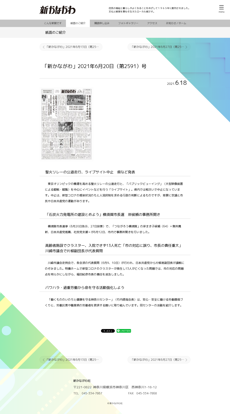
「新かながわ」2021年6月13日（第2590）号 (73, 47)
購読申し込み (101, 23)
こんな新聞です (53, 23)
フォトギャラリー (128, 23)
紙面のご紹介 (78, 23)
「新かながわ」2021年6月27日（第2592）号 (160, 47)
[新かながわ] (74, 10)
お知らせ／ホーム (176, 23)
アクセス (152, 23)
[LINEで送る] (124, 331)
